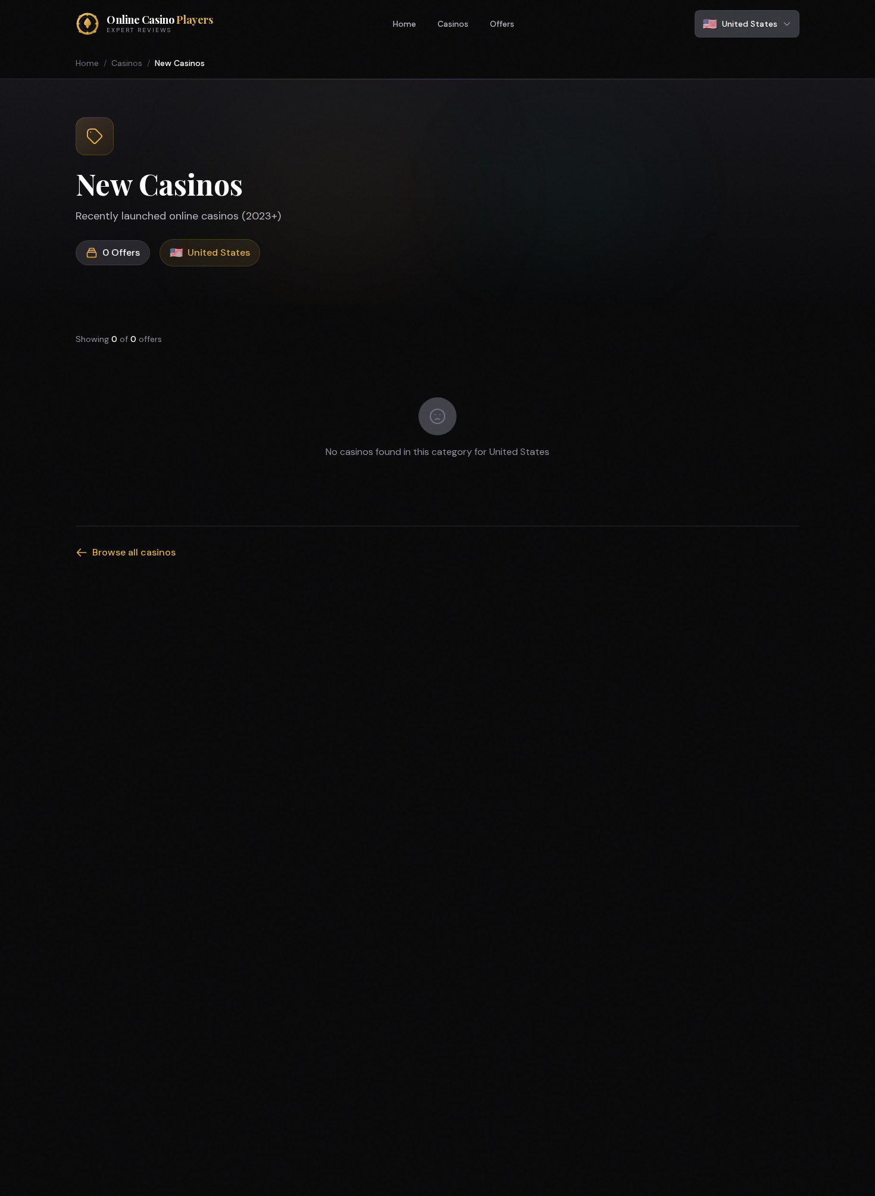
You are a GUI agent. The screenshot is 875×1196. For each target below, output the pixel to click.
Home (404, 23)
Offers (502, 23)
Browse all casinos (134, 552)
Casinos (453, 23)
